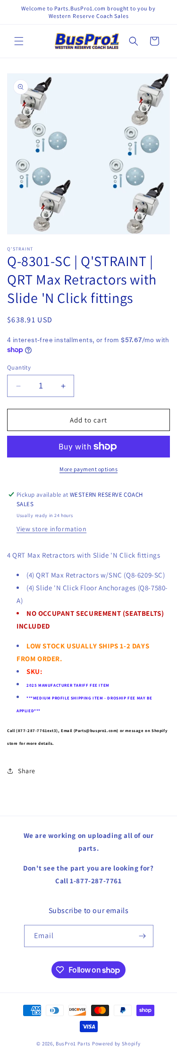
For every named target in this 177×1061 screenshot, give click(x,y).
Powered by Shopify (116, 1043)
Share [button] (26, 771)
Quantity (19, 367)
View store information (51, 529)
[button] (18, 41)
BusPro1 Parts (73, 1043)
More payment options (88, 469)
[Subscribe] (142, 936)
